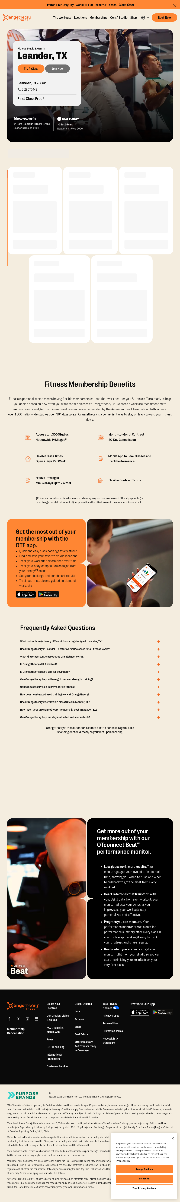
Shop (133, 17)
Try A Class (31, 68)
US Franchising (55, 1047)
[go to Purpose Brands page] (23, 1095)
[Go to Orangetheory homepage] (17, 17)
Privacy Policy (111, 1015)
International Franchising (54, 1057)
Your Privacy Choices (144, 1188)
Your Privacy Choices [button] (110, 1006)
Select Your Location (53, 1006)
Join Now (57, 68)
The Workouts (62, 17)
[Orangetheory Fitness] (23, 1006)
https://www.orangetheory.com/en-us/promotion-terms (66, 1187)
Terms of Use (110, 1023)
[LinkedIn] (36, 1019)
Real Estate (81, 1034)
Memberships (98, 17)
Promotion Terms (113, 1031)
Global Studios (83, 1004)
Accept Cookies (144, 1169)
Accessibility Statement (110, 1040)
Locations (80, 17)
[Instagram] (27, 1019)
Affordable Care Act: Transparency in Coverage (85, 1046)
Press (50, 1039)
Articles (79, 1019)
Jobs (77, 1011)
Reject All (144, 1178)
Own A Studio (118, 17)
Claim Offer (126, 5)
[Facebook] (9, 1019)
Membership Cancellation (16, 1031)
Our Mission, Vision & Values (58, 1018)
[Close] (173, 1138)
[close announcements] (174, 6)
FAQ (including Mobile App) (55, 1030)
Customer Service (57, 1066)
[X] (18, 1019)
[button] (145, 17)
